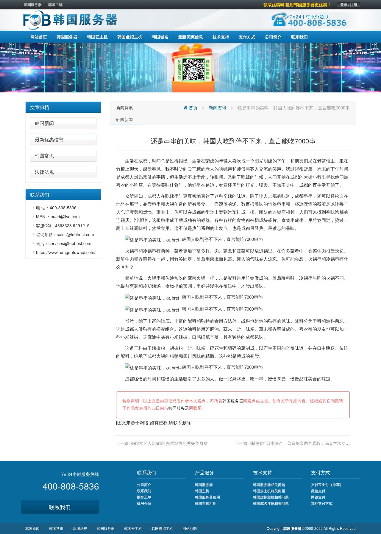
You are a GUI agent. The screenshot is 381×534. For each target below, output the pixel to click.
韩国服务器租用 (207, 497)
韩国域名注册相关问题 (271, 503)
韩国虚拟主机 (162, 528)
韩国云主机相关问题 (269, 490)
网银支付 (318, 497)
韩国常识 (44, 155)
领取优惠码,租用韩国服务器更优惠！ (297, 4)
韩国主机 (55, 4)
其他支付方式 (321, 503)
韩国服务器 (33, 4)
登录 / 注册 (348, 4)
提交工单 (144, 497)
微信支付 (318, 490)
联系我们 (60, 507)
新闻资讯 (124, 107)
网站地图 (189, 528)
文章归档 (39, 107)
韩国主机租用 (205, 503)
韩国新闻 (44, 123)
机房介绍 (144, 503)
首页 (193, 107)
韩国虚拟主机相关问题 (271, 497)
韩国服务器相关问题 (269, 484)
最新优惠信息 (49, 139)
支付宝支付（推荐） (327, 484)
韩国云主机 (133, 528)
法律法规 (44, 171)
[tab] (63, 107)
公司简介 (144, 484)
